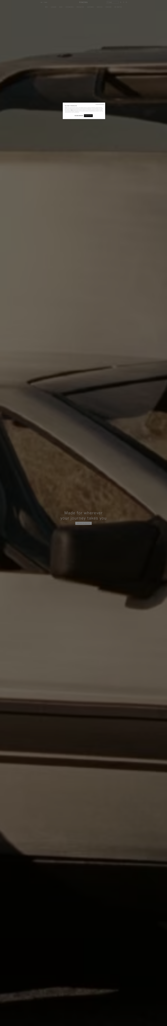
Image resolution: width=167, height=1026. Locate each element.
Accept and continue (88, 115)
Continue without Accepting (100, 104)
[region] (84, 111)
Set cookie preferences (79, 115)
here (71, 109)
